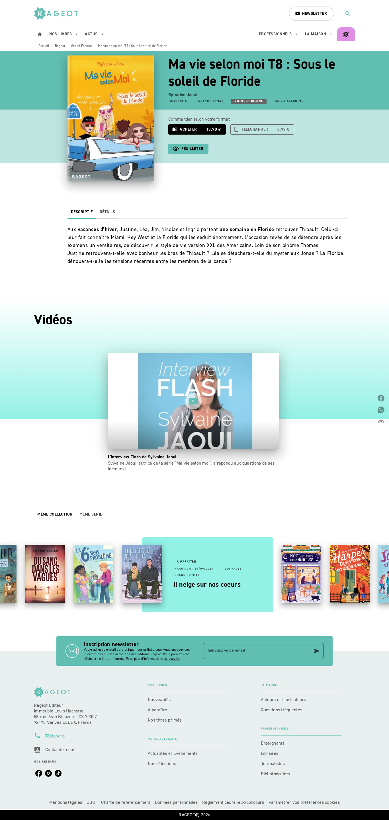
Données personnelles (176, 802)
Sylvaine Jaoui (182, 95)
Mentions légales (65, 802)
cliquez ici (172, 658)
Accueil (43, 46)
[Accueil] (58, 13)
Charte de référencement (125, 802)
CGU (92, 802)
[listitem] (39, 773)
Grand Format (81, 46)
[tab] (40, 34)
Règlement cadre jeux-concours (233, 802)
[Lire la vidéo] (193, 401)
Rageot (60, 46)
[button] (311, 14)
